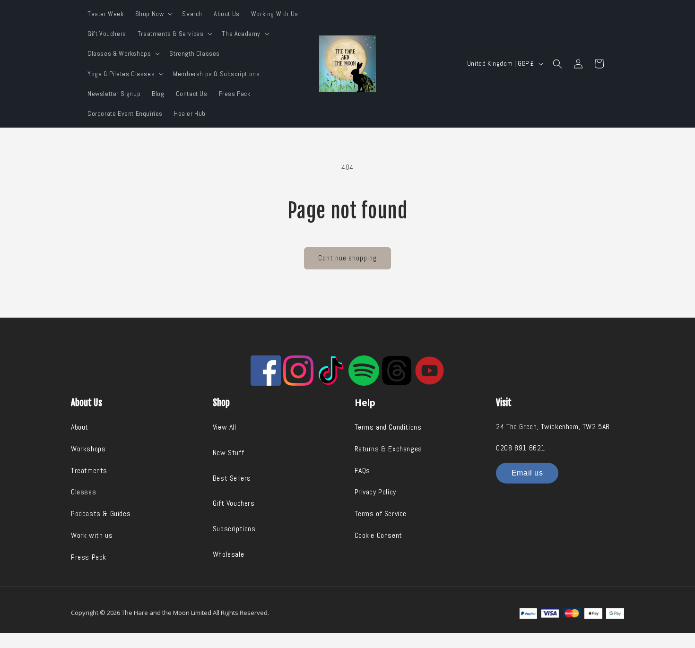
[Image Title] (266, 370)
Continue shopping (347, 257)
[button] (153, 14)
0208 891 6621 (520, 448)
